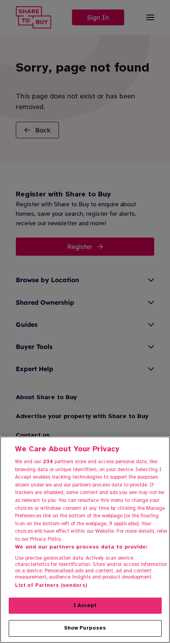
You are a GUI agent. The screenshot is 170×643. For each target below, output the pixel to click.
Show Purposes (85, 628)
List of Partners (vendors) (51, 585)
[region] (85, 539)
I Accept (85, 605)
